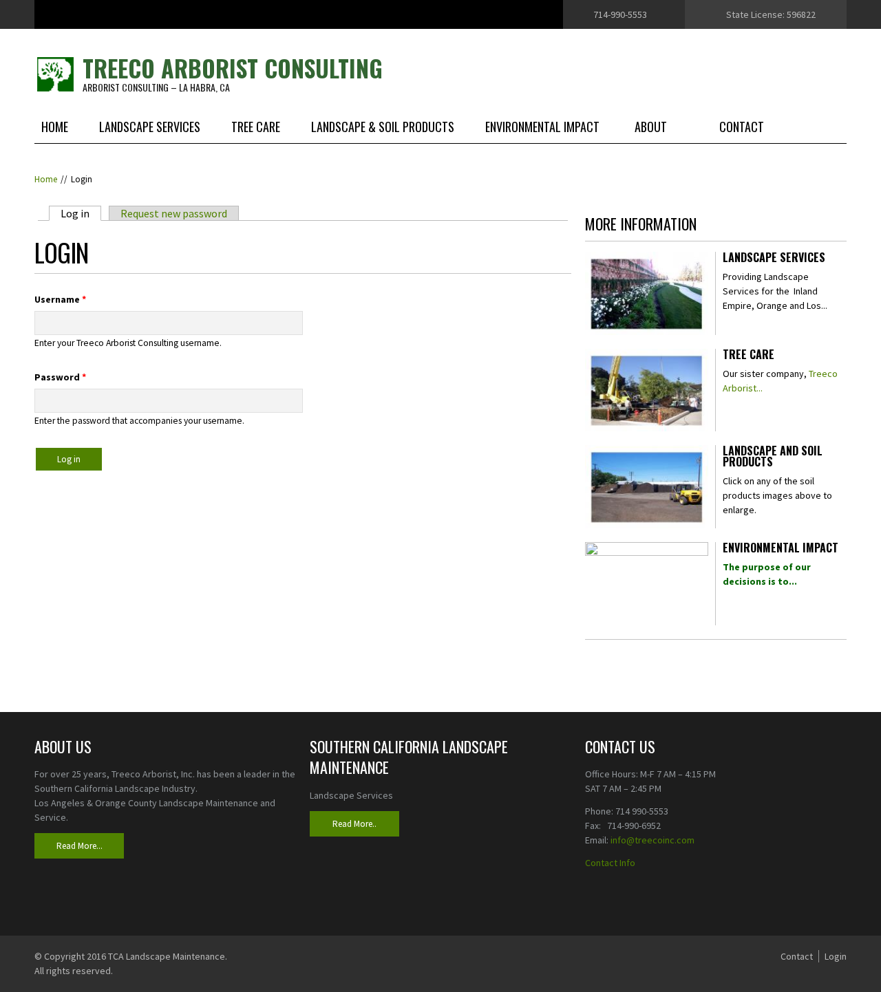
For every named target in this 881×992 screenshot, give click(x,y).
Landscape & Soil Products (382, 127)
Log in (81, 213)
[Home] (55, 73)
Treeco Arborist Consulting (233, 67)
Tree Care (255, 127)
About (651, 127)
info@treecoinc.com (652, 840)
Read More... (79, 846)
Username (60, 299)
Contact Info (610, 862)
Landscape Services (149, 127)
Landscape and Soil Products (772, 457)
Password (60, 377)
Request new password (173, 213)
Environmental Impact (542, 127)
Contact (741, 127)
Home (54, 127)
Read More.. (354, 824)
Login (836, 956)
